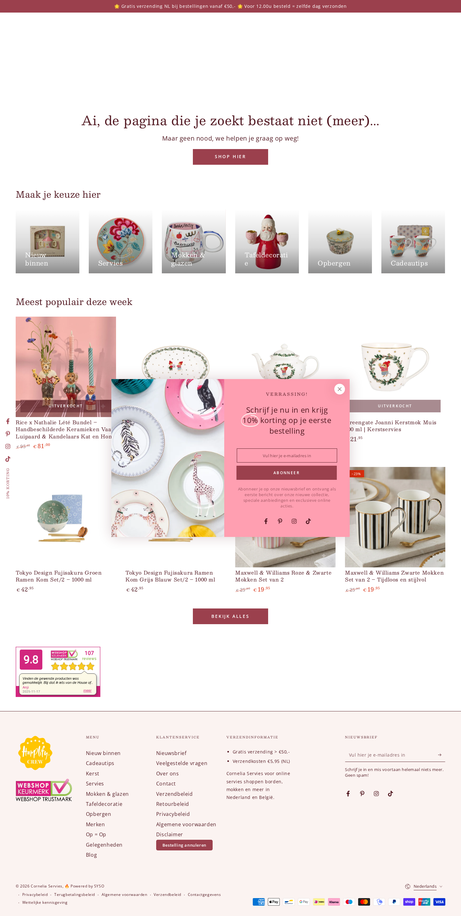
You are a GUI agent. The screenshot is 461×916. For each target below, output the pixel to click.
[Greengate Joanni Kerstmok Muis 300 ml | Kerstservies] (395, 367)
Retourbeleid (172, 804)
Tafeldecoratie (104, 804)
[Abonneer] (441, 755)
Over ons (167, 773)
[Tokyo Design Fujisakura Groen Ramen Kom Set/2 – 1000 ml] (66, 517)
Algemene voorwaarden (186, 824)
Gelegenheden (104, 844)
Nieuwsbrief (171, 753)
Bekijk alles (230, 616)
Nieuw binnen (103, 753)
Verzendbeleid (174, 793)
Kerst (92, 773)
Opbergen (98, 814)
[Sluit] (340, 389)
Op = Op (96, 834)
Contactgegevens (204, 894)
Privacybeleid (173, 814)
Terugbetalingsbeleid (74, 894)
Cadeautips (100, 763)
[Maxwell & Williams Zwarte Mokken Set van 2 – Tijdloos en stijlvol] (395, 517)
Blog (91, 854)
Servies (95, 783)
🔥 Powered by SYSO (84, 886)
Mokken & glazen (107, 793)
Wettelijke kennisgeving (45, 902)
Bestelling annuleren (184, 845)
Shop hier (230, 156)
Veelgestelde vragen (181, 763)
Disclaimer (169, 834)
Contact (166, 783)
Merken (95, 824)
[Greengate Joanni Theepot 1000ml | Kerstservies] (285, 367)
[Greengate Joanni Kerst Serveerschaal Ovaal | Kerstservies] (175, 367)
